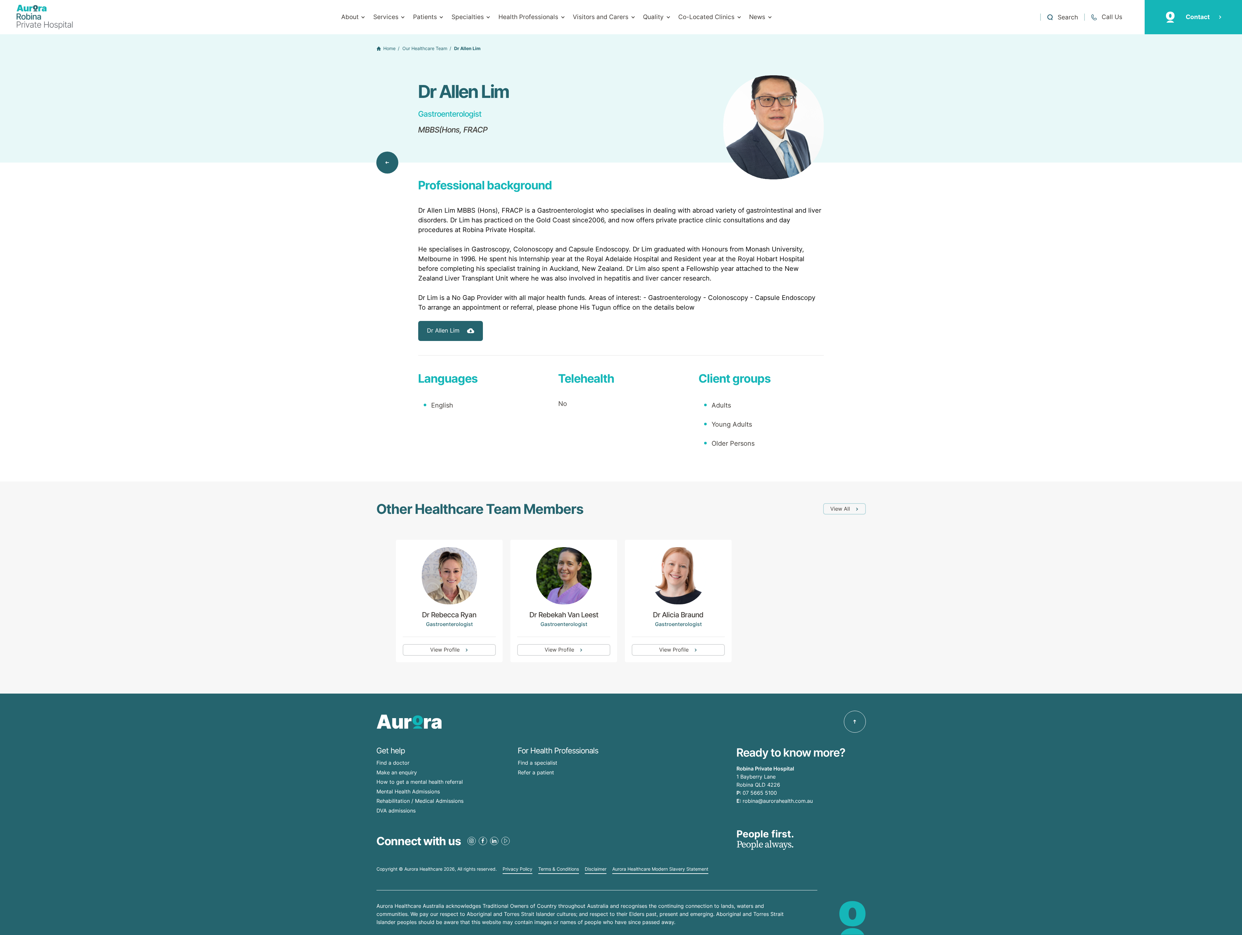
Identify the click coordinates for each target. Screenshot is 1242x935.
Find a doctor (392, 763)
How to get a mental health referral (419, 782)
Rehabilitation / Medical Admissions (419, 801)
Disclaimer (595, 869)
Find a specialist (537, 763)
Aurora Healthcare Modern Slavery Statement (660, 869)
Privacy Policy (517, 869)
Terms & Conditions (558, 869)
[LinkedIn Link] (494, 841)
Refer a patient (536, 772)
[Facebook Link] (483, 841)
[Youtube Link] (505, 841)
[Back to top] (855, 722)
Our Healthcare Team (424, 48)
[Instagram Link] (471, 841)
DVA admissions (396, 810)
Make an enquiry (396, 772)
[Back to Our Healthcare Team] (387, 163)
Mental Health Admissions (408, 791)
